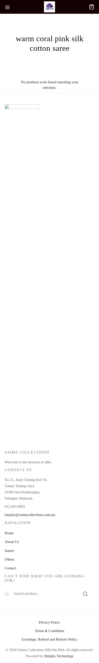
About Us (12, 542)
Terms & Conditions (49, 631)
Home (9, 533)
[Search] (85, 593)
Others (9, 559)
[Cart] (91, 7)
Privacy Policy (49, 622)
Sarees (9, 551)
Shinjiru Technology (59, 656)
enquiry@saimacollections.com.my (30, 515)
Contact (10, 568)
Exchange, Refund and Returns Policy (49, 639)
